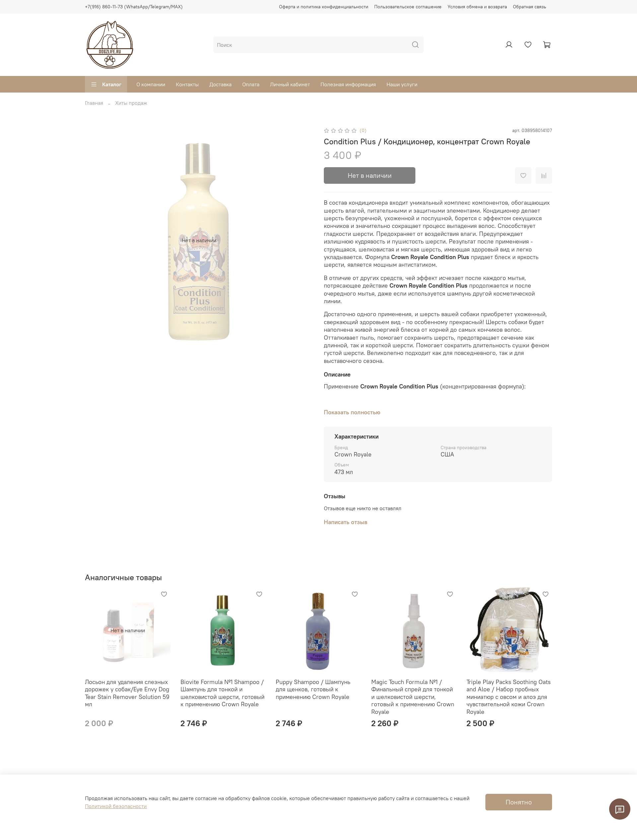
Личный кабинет (290, 84)
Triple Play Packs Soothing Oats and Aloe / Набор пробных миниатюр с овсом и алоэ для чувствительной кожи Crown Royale (508, 696)
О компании (150, 84)
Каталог (111, 84)
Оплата (250, 84)
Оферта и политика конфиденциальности (323, 7)
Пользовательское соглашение (408, 7)
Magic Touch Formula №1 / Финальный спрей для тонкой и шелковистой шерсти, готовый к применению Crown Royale (412, 696)
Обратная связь (529, 7)
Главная (94, 103)
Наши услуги (402, 84)
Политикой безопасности (116, 806)
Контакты (187, 84)
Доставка (220, 84)
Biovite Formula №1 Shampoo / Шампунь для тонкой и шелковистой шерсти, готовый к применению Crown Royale (222, 693)
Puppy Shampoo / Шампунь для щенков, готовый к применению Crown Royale (313, 689)
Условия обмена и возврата (477, 7)
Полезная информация (348, 84)
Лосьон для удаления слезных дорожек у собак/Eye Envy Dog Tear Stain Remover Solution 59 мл (127, 693)
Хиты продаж (131, 103)
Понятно (519, 802)
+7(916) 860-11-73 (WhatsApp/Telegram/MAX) (134, 7)
